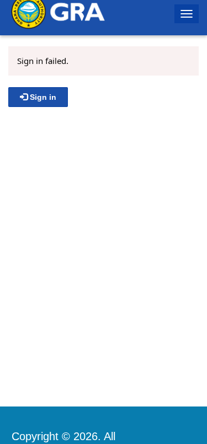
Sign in (42, 97)
